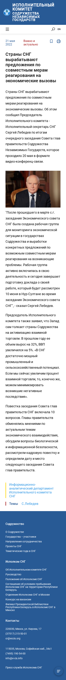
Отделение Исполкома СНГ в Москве (28, 594)
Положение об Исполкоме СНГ (24, 579)
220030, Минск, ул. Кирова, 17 (23, 628)
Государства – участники (21, 536)
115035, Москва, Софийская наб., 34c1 (29, 648)
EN (59, 29)
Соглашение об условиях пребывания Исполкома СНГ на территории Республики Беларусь (32, 586)
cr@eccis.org (13, 638)
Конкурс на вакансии (18, 599)
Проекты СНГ (14, 546)
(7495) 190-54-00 (15, 653)
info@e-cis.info (14, 658)
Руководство (13, 574)
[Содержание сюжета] (58, 671)
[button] (57, 172)
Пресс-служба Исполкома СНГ (24, 667)
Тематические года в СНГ (21, 551)
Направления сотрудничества (24, 541)
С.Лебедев (30, 504)
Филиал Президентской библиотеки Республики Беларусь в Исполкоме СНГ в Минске (30, 607)
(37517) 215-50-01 (16, 633)
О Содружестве (15, 531)
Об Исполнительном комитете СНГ (26, 569)
